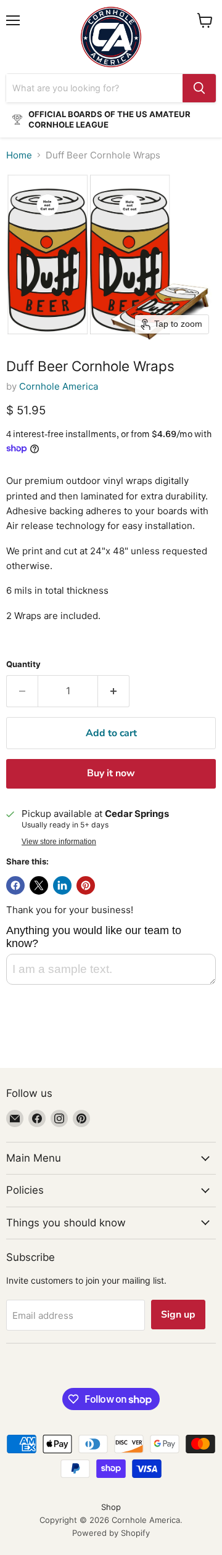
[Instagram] (59, 1118)
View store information (59, 841)
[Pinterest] (81, 1118)
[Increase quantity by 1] (114, 691)
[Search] (199, 88)
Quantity (23, 664)
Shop (111, 1507)
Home (19, 155)
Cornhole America (58, 386)
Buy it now (111, 773)
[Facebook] (37, 1118)
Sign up (178, 1314)
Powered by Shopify (111, 1533)
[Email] (14, 1118)
